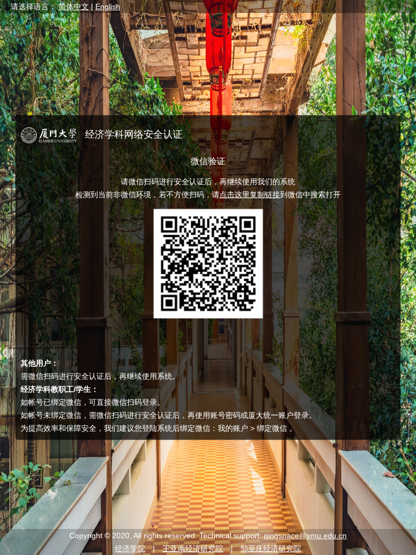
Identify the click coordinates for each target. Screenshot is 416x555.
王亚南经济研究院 (192, 548)
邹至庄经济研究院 (270, 548)
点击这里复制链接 (249, 194)
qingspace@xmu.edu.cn (305, 535)
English (107, 6)
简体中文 (73, 6)
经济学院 (130, 548)
